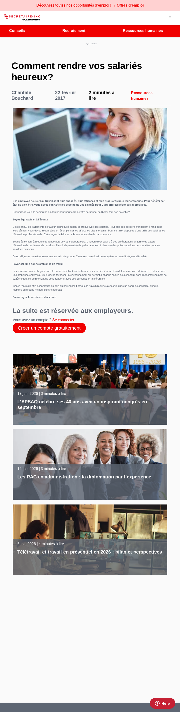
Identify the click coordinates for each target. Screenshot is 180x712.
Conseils (17, 31)
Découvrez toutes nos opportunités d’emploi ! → (90, 5)
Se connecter (63, 320)
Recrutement (73, 31)
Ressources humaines (143, 31)
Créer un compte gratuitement (49, 328)
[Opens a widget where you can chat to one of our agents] (162, 704)
